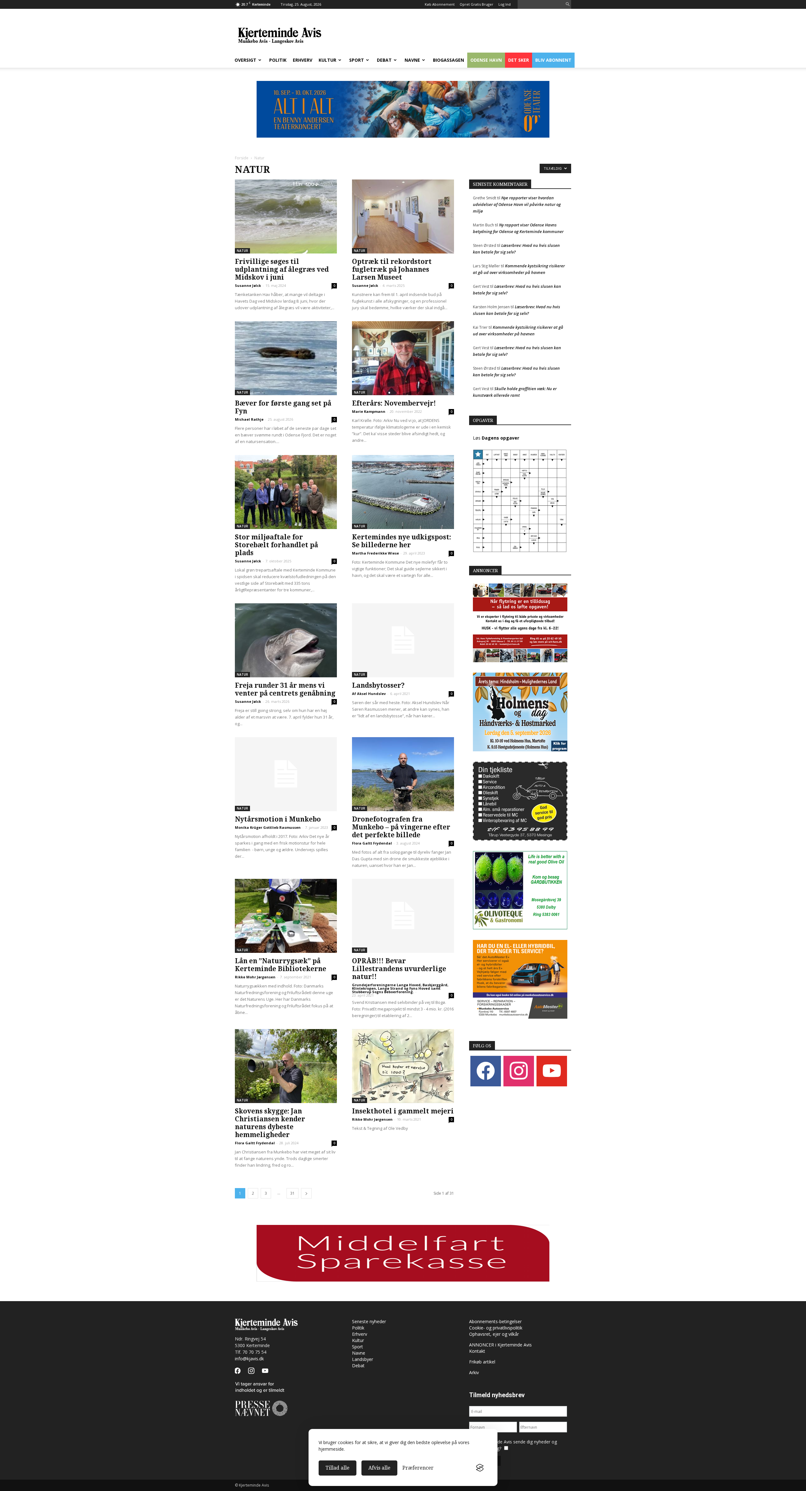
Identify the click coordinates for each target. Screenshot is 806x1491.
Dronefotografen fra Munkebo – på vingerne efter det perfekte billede (401, 827)
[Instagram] (518, 1071)
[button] (567, 4)
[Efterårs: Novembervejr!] (403, 358)
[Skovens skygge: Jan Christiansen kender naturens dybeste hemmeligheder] (286, 1066)
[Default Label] (551, 1071)
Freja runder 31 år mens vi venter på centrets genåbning (285, 689)
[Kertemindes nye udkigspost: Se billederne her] (403, 492)
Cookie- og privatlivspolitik (495, 1328)
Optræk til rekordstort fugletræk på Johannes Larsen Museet (392, 269)
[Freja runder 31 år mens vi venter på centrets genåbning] (286, 640)
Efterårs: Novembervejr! (394, 403)
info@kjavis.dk (249, 1359)
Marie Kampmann (368, 411)
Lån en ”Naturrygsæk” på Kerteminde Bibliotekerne (280, 965)
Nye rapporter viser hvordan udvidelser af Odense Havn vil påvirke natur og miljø (517, 204)
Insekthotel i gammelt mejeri (403, 1111)
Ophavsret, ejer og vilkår (494, 1334)
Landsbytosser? (378, 685)
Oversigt (245, 60)
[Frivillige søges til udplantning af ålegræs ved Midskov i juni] (286, 216)
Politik (278, 60)
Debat (384, 60)
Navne (412, 60)
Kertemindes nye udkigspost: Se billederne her (401, 541)
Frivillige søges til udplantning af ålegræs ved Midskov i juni (282, 269)
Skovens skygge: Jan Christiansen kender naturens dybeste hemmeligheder (270, 1123)
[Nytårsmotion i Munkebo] (286, 774)
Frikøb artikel (482, 1362)
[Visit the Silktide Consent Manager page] (479, 1468)
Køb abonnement (440, 4)
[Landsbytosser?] (403, 640)
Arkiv (474, 1372)
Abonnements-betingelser (495, 1321)
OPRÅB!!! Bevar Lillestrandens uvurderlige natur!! (399, 969)
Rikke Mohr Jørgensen (255, 977)
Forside (241, 158)
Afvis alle (379, 1468)
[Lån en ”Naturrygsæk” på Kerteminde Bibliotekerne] (286, 916)
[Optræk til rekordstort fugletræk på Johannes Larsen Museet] (403, 216)
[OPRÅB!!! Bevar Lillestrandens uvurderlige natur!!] (403, 916)
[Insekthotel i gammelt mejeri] (403, 1066)
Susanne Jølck (248, 285)
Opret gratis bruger (476, 4)
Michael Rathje (249, 419)
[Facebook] (485, 1071)
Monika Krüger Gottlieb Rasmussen (268, 827)
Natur (242, 250)
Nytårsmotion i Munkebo (278, 819)
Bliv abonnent (553, 60)
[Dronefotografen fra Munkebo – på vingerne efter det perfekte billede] (403, 774)
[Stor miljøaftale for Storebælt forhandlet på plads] (286, 492)
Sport (356, 60)
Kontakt (477, 1351)
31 (292, 1193)
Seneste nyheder (369, 1321)
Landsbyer (362, 1359)
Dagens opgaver (500, 438)
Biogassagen (448, 60)
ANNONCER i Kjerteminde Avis (500, 1345)
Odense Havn (486, 60)
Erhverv (302, 60)
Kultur (327, 60)
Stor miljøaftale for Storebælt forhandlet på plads (276, 545)
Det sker (518, 60)
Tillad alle (337, 1468)
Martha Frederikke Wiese (375, 553)
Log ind (504, 4)
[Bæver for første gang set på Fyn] (286, 358)
